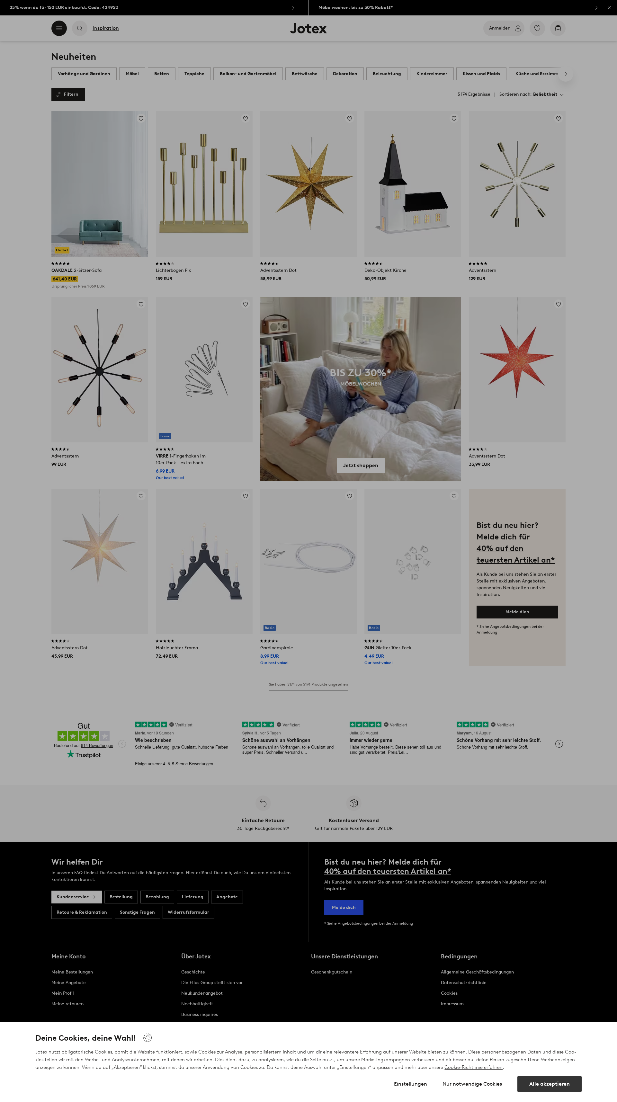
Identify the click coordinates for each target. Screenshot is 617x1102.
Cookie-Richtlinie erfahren (473, 1067)
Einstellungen (410, 1084)
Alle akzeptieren (549, 1084)
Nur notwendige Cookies (472, 1084)
